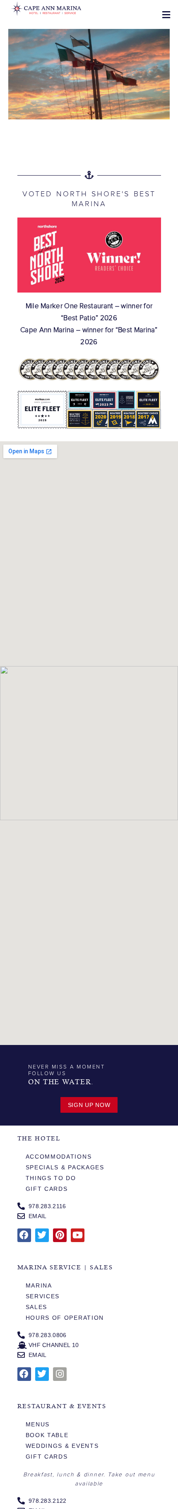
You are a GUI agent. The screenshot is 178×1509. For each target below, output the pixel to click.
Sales (37, 1307)
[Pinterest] (60, 1235)
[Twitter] (42, 1235)
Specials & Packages (65, 1167)
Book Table (47, 1435)
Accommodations (59, 1156)
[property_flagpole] (89, 74)
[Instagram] (60, 1374)
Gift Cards (47, 1188)
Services (43, 1296)
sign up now (89, 1105)
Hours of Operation (65, 1317)
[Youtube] (77, 1235)
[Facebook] (24, 1235)
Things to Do (51, 1178)
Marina (39, 1285)
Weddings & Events (62, 1445)
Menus (38, 1424)
